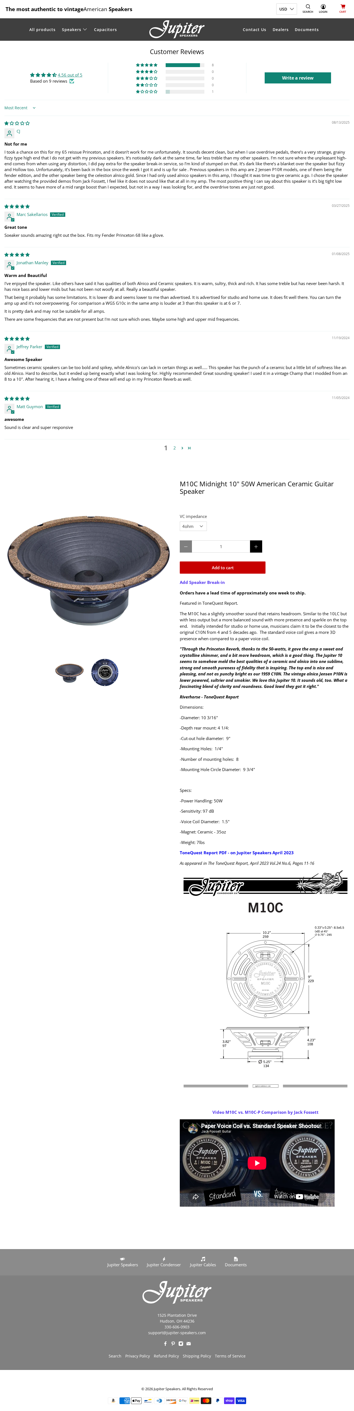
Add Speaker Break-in (202, 582)
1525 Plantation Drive (177, 1315)
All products (42, 29)
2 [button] (174, 448)
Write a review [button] (298, 78)
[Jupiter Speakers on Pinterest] (173, 1344)
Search (115, 1356)
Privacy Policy (137, 1356)
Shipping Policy (197, 1356)
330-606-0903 (177, 1326)
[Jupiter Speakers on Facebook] (165, 1344)
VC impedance (193, 516)
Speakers (71, 29)
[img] (17, 123)
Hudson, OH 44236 (177, 1321)
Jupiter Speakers (167, 1389)
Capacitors (105, 29)
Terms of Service (230, 1356)
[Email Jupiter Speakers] (188, 1344)
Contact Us (254, 29)
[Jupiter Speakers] (177, 29)
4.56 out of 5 (70, 75)
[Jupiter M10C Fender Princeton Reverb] (88, 566)
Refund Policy (166, 1356)
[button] (147, 65)
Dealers (281, 29)
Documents (307, 29)
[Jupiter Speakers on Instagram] (180, 1344)
